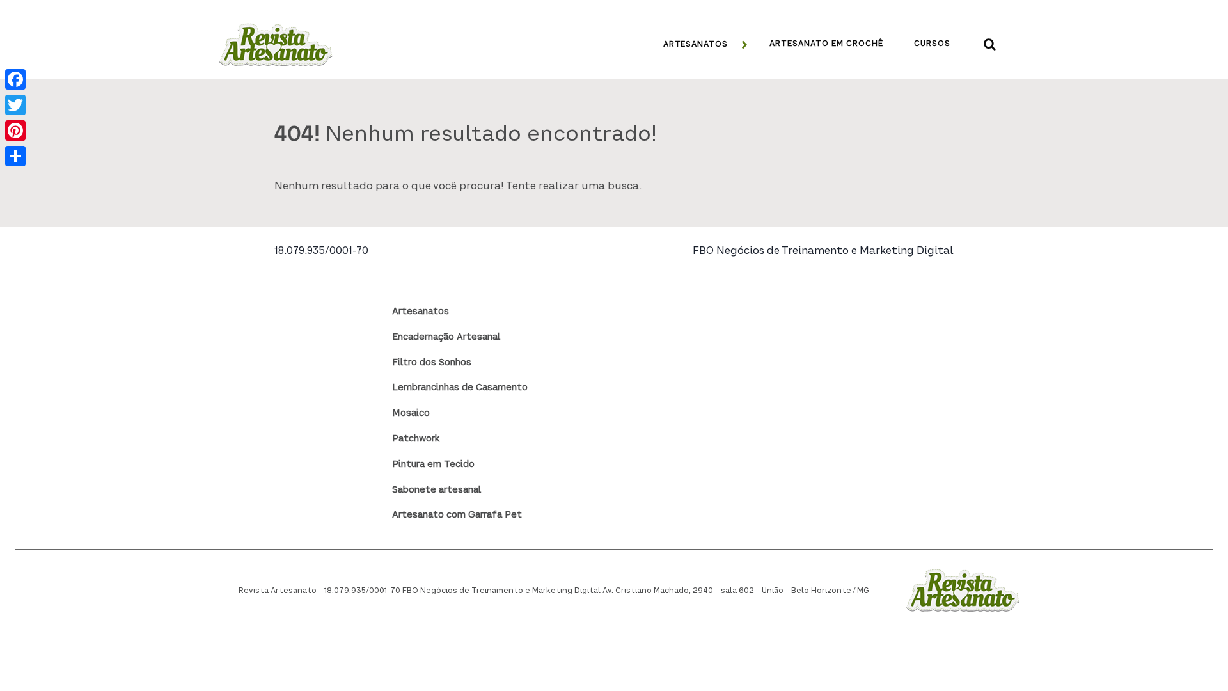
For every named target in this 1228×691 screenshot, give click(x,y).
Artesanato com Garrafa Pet (457, 515)
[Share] (15, 156)
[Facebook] (15, 79)
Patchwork (415, 438)
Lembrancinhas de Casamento (460, 387)
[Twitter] (15, 105)
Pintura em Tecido (433, 464)
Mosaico (411, 413)
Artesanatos (420, 311)
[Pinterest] (15, 130)
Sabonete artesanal (436, 490)
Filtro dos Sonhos (431, 362)
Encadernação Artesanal (446, 337)
